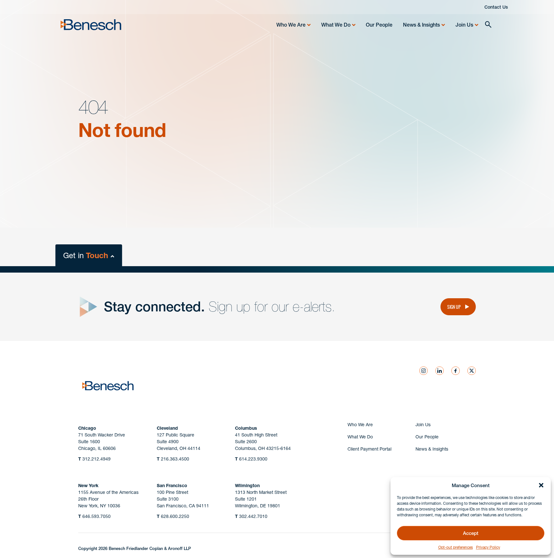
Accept (470, 533)
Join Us (464, 24)
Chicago (87, 428)
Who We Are (291, 24)
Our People (379, 24)
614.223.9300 (251, 459)
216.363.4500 (173, 459)
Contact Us (496, 7)
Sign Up (454, 306)
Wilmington (247, 485)
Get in (85, 255)
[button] (541, 485)
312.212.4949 (94, 459)
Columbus (246, 428)
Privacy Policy (488, 547)
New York (88, 485)
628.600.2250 (173, 516)
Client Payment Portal (369, 449)
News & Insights (421, 24)
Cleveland (167, 428)
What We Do (335, 24)
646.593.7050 (94, 516)
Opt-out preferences (455, 547)
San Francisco (172, 485)
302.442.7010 (251, 516)
